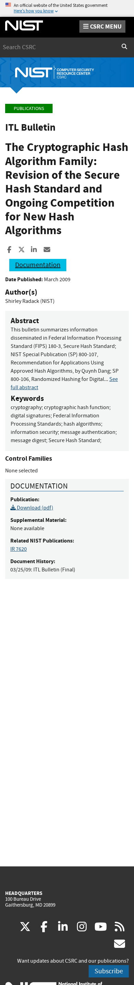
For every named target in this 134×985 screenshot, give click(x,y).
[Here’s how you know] (67, 8)
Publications (29, 108)
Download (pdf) (34, 507)
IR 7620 (18, 549)
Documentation (37, 265)
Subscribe (108, 971)
